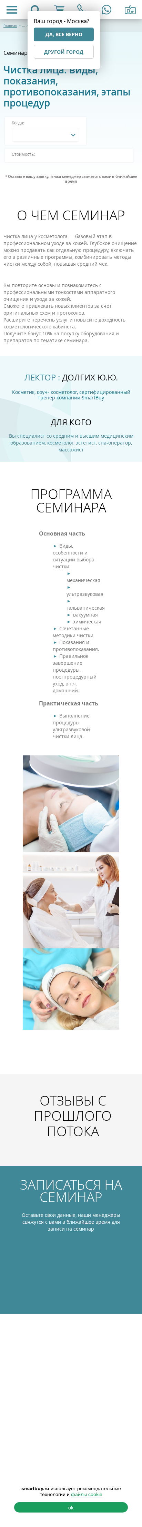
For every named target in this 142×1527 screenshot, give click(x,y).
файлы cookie (86, 1494)
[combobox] (45, 135)
